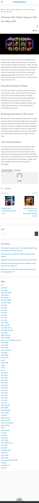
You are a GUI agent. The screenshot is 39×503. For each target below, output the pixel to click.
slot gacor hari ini (6, 350)
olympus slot (5, 373)
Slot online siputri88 (7, 330)
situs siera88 (4, 458)
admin (36, 30)
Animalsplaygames (19, 2)
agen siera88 (4, 455)
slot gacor (4, 433)
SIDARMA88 (5, 410)
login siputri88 (5, 325)
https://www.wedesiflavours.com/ (11, 340)
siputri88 (3, 463)
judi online (4, 288)
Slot (2, 285)
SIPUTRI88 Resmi (6, 443)
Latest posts (17, 170)
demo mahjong (5, 425)
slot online (4, 305)
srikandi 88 (4, 438)
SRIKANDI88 (5, 337)
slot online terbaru (6, 328)
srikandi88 (4, 333)
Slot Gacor (4, 400)
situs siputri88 (5, 430)
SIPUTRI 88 (5, 295)
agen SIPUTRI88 (6, 292)
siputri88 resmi (5, 465)
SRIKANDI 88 (5, 335)
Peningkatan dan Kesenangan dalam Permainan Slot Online (19, 260)
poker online (4, 357)
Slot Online (8, 188)
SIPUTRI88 (4, 297)
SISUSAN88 (5, 413)
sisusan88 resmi (5, 450)
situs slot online (5, 420)
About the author (7, 170)
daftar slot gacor (6, 418)
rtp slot (3, 370)
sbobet (3, 360)
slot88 (3, 368)
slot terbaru (4, 290)
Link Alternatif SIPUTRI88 (9, 460)
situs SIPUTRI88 (6, 300)
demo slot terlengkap (7, 423)
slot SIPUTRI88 (6, 302)
